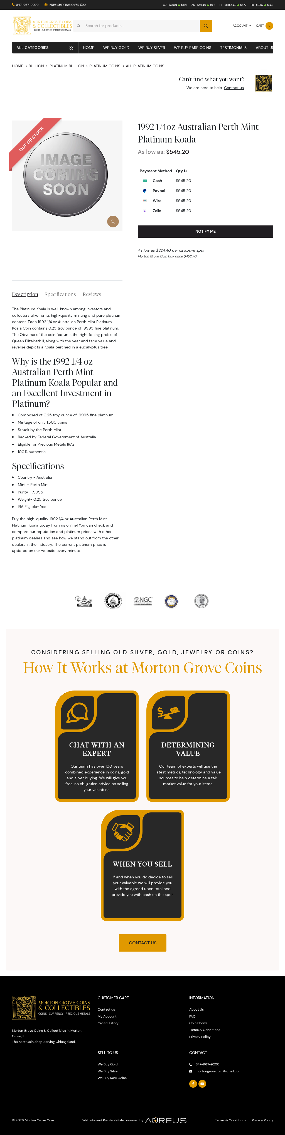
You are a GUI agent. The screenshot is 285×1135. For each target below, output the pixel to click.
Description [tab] (25, 294)
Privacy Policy (200, 1037)
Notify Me (205, 231)
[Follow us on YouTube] (202, 1084)
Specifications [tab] (60, 294)
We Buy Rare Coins (192, 47)
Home (88, 47)
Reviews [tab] (92, 294)
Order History (108, 1023)
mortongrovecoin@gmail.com (219, 1071)
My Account (107, 1016)
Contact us (234, 87)
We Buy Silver (151, 47)
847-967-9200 (27, 5)
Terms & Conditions (204, 1030)
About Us (265, 47)
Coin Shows (198, 1023)
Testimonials (233, 47)
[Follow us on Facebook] (193, 1084)
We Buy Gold (116, 47)
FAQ (192, 1016)
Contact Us (142, 942)
